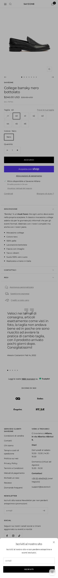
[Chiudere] (54, 542)
